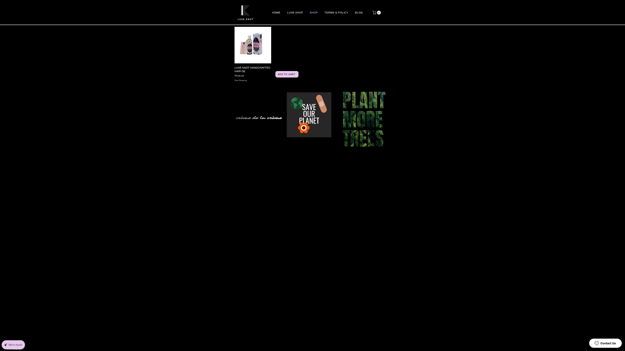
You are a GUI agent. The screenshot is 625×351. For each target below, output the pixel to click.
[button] (377, 12)
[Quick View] (253, 45)
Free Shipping (241, 80)
